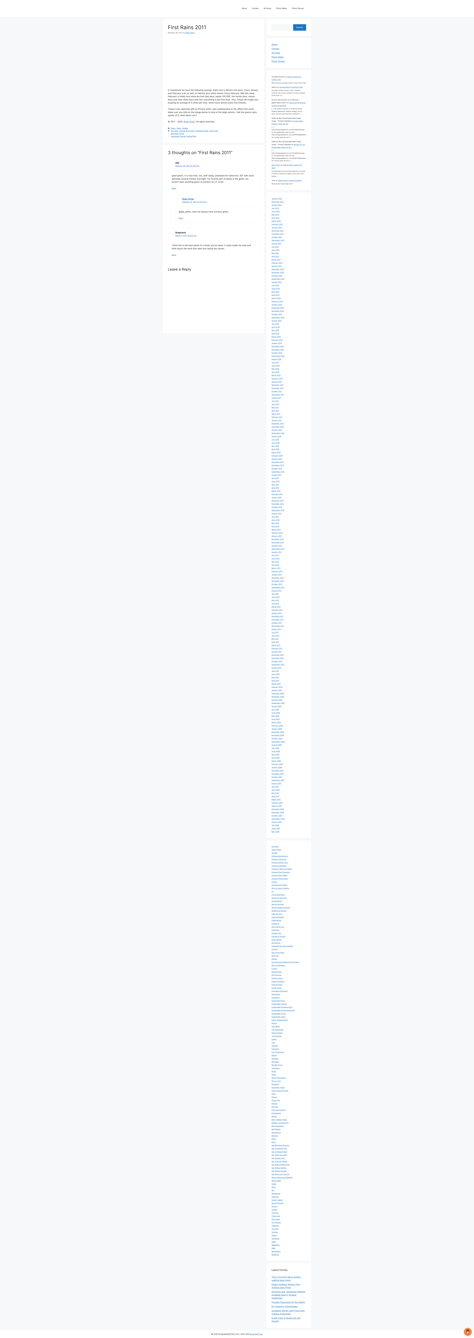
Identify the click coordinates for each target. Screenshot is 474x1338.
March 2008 (276, 761)
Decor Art (275, 956)
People (274, 1097)
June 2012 (276, 597)
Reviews (275, 1136)
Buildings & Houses (279, 911)
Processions (276, 1113)
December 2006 (278, 809)
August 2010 (276, 668)
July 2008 (275, 748)
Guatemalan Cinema (279, 1004)
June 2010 (276, 674)
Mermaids (275, 1062)
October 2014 (277, 507)
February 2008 (277, 764)
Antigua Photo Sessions (281, 872)
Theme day (276, 1216)
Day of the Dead (278, 952)
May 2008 (275, 754)
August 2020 (277, 282)
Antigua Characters (279, 859)
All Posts (267, 8)
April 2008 (275, 758)
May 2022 (275, 215)
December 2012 (278, 578)
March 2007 (276, 799)
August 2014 (276, 513)
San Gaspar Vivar (278, 1158)
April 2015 (275, 488)
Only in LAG (276, 1081)
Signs (274, 1187)
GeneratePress (256, 1334)
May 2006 (275, 832)
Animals (274, 853)
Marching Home (177, 134)
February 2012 (277, 610)
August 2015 (276, 475)
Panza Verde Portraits (280, 1091)
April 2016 (275, 449)
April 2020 (275, 295)
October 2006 (277, 816)
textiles (274, 1210)
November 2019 (278, 311)
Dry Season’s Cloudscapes (285, 1306)
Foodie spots (277, 988)
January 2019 (277, 343)
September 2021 (278, 240)
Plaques (275, 1104)
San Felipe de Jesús (279, 1155)
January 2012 (277, 613)
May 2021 (275, 253)
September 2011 (278, 626)
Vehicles (275, 1232)
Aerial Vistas (276, 850)
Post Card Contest (279, 1110)
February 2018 (277, 378)
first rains (174, 131)
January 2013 (277, 574)
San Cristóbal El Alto (279, 1149)
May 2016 (275, 446)
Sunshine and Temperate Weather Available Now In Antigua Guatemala (288, 1295)
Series (274, 1184)
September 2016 (278, 433)
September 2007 (278, 780)
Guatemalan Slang (278, 1017)
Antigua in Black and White (282, 869)
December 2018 (278, 346)
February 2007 (277, 803)
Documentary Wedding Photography (285, 962)
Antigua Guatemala (279, 866)
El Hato (274, 969)
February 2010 (277, 687)
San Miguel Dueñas (279, 1168)
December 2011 (277, 616)
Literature (275, 1049)
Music (274, 1071)
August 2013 (276, 552)
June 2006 (276, 828)
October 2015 (277, 468)
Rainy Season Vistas (279, 1120)
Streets (185, 128)
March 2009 (276, 722)
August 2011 (276, 629)
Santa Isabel (276, 1181)
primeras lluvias (202, 131)
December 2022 (278, 202)
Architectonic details (279, 885)
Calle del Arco (277, 914)
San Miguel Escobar (279, 1171)
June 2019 (276, 327)
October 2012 (277, 584)
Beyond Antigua (278, 904)
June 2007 (276, 790)
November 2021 (278, 234)
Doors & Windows (278, 965)
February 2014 (277, 533)
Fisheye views (277, 978)
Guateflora (276, 997)
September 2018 (278, 356)
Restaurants (276, 1132)
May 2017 (275, 407)
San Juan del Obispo (279, 1161)
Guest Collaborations (280, 1020)
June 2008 (276, 751)
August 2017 (276, 398)
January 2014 (277, 536)
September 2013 (278, 549)
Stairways (275, 1197)
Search (299, 27)
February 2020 (277, 301)
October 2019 (277, 314)
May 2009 (275, 716)
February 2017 (277, 417)
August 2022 (277, 205)
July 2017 (275, 401)
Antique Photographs (280, 879)
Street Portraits (277, 1203)
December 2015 (278, 462)
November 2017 (278, 388)
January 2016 (277, 459)
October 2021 (277, 237)
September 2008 (278, 742)
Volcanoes (275, 1238)
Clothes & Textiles (278, 936)
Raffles (274, 1116)
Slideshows (276, 1193)
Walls (273, 1248)
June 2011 (275, 636)
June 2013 (276, 558)
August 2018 (276, 359)
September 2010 (278, 664)
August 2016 (276, 436)
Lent (273, 1042)
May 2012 (275, 600)
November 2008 (278, 735)
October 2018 (277, 353)
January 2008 (277, 767)
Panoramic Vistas (278, 1087)
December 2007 (278, 771)
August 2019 (276, 321)
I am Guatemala (277, 1030)
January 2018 (277, 382)
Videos (274, 1235)
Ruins (274, 1142)
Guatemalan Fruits (279, 1014)
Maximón (275, 1059)
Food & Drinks (277, 985)
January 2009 (277, 729)
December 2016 (278, 423)
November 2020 (278, 272)
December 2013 (278, 539)
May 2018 (275, 369)
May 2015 (275, 485)
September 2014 (278, 510)
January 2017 (277, 420)
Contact (255, 8)
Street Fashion (277, 1200)
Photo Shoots (298, 8)
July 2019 (275, 324)
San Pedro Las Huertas (280, 1174)
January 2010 (277, 690)
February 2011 (277, 648)
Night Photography (279, 1078)
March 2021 (276, 260)
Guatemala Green (278, 1001)
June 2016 (276, 443)
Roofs (274, 1139)
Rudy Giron (189, 121)
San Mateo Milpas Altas (281, 1165)
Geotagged (276, 994)
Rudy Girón (188, 199)
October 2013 (277, 546)
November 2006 (278, 812)
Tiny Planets (276, 1222)
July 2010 (275, 671)
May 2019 (275, 330)
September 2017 (278, 395)
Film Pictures (276, 975)
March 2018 (276, 375)
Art (273, 891)
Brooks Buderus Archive (281, 907)
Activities (275, 846)
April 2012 (275, 603)
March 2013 (276, 568)
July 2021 (275, 247)
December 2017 (278, 385)
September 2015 (278, 472)
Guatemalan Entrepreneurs (282, 1007)
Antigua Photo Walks (279, 875)
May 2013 (275, 562)
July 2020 (275, 285)
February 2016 (277, 456)
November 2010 (278, 658)
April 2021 (275, 256)
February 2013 (277, 571)
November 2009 (278, 697)
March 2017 (276, 414)
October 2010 (277, 661)
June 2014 (276, 520)
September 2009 (278, 703)
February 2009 (277, 726)
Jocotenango (277, 1036)
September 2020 (278, 279)
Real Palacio (276, 1129)
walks (274, 1242)
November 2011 (278, 619)
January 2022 (277, 227)
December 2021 (278, 231)
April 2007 (275, 796)
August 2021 (276, 243)
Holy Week (276, 1026)
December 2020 (278, 269)
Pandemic (275, 1084)
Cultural (274, 949)
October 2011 (277, 623)
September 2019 (278, 317)
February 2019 (277, 340)
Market (274, 1055)
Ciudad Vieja (276, 933)
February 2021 (277, 263)
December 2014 (278, 501)
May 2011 (275, 639)
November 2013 (278, 542)
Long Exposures (278, 1052)
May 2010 (275, 677)
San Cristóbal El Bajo (279, 1152)
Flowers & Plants (278, 981)
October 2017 (277, 391)
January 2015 (277, 497)
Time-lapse (276, 1219)
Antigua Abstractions (280, 856)
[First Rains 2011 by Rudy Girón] (199, 84)
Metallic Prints (277, 1065)
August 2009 (277, 706)
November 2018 (278, 350)
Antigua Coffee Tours (280, 862)
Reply (174, 188)
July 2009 (275, 709)
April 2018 (275, 372)
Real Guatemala (277, 1126)
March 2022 (276, 221)
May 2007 (275, 793)
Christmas (275, 930)
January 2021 (277, 266)
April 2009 (275, 719)
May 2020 (275, 292)
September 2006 (278, 819)
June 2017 (275, 404)
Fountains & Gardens (280, 991)
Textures (275, 1213)
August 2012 (276, 591)
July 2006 (275, 825)
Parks (179, 128)
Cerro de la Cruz (278, 927)
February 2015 (277, 494)
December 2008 (278, 732)
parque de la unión (187, 131)
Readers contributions (280, 1123)
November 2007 (278, 774)
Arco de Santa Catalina (280, 888)
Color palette (277, 940)
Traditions (275, 1226)
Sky (273, 1190)
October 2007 (277, 777)
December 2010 (278, 655)
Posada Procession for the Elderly (288, 1302)
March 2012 (276, 607)
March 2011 (276, 645)
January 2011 (277, 652)
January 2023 (277, 198)
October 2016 (277, 430)
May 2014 (275, 523)
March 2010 (276, 684)
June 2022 (276, 211)
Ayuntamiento (277, 901)
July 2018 (275, 362)
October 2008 (277, 738)
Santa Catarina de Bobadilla (282, 1177)
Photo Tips (276, 1100)
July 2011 (275, 632)
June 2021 (276, 250)
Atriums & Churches (279, 898)
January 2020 (277, 305)
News (173, 128)
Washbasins (276, 1251)
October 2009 (277, 700)
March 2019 (276, 337)
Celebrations (276, 920)
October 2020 (277, 276)
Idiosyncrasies (277, 1033)
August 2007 (276, 783)
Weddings (275, 1255)
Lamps (274, 1039)
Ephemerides (277, 972)
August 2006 (277, 822)
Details (274, 959)
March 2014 (276, 530)
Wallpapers (276, 1245)
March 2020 (276, 298)
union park (213, 131)
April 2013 (275, 565)
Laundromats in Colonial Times (291, 87)
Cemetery (275, 924)
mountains (276, 1068)
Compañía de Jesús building (282, 946)
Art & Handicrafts (278, 895)
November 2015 (278, 465)
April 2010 (275, 681)
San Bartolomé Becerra (280, 1145)
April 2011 (275, 642)
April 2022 (275, 218)
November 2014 (278, 504)
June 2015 (276, 481)
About (244, 8)
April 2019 (275, 333)
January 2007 (277, 806)
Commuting (276, 943)
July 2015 (275, 478)
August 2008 (277, 745)
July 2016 (275, 440)
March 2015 (276, 491)
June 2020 (276, 288)
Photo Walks (281, 8)
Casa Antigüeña (278, 917)
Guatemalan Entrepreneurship (283, 1010)
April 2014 (275, 526)
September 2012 (278, 587)
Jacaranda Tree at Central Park (183, 136)
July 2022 (275, 208)
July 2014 (275, 517)
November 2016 (278, 427)
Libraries (275, 1046)
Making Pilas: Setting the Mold (290, 180)
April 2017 (275, 411)
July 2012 (275, 594)
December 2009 (278, 693)
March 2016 (276, 452)
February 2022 (277, 224)
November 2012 (278, 581)
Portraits (275, 1107)
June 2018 (276, 366)
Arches (274, 882)
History (274, 1023)
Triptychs (275, 1229)
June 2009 (276, 713)
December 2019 (278, 308)
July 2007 (275, 787)
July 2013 (275, 555)
